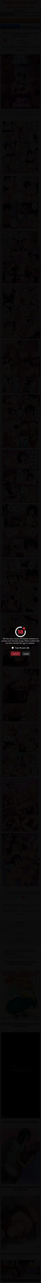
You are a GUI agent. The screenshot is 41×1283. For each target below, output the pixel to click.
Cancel (26, 654)
